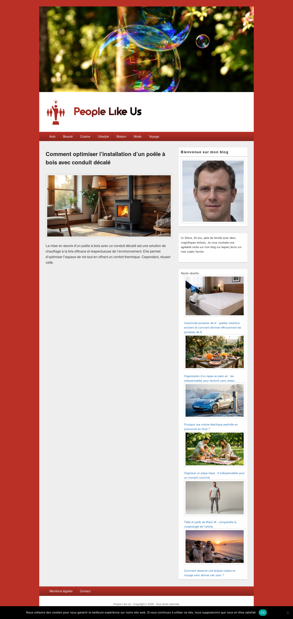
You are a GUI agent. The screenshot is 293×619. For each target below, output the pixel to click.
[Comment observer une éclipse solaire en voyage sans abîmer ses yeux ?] (214, 547)
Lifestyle (103, 136)
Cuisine (85, 136)
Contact (85, 591)
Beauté (68, 136)
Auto (52, 136)
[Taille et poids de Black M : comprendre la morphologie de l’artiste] (214, 498)
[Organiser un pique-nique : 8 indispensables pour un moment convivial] (214, 449)
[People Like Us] (146, 90)
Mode (138, 136)
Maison (121, 136)
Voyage (154, 136)
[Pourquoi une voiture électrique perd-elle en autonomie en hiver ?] (214, 401)
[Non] (287, 612)
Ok (263, 612)
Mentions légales (61, 591)
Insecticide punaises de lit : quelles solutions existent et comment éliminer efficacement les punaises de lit (212, 327)
